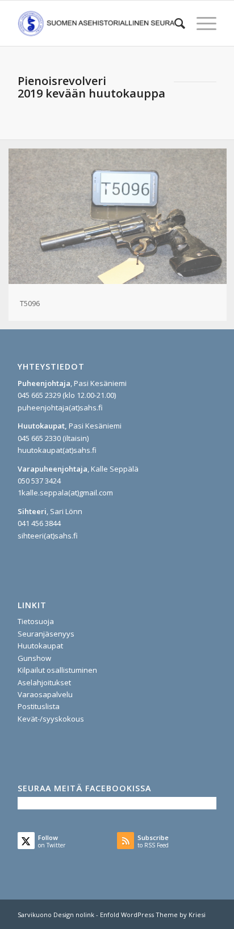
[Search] (174, 23)
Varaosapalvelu (45, 694)
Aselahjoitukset (44, 682)
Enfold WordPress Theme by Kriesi (153, 914)
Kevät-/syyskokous (51, 719)
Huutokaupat (40, 645)
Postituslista (39, 706)
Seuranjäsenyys (46, 634)
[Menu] (200, 23)
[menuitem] (174, 23)
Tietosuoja (36, 621)
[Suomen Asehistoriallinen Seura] (97, 23)
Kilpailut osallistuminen (57, 670)
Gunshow (34, 658)
